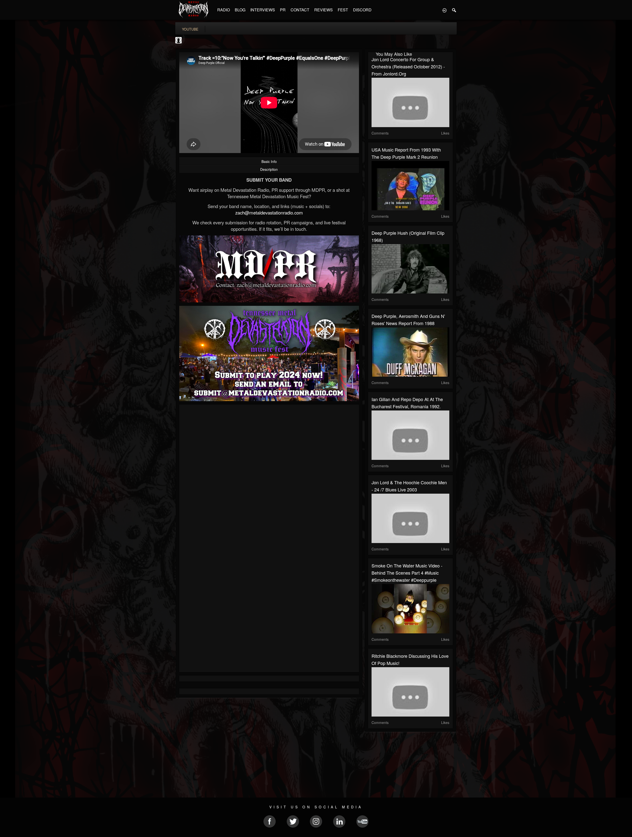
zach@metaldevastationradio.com (269, 212)
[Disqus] (269, 474)
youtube (190, 29)
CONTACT (300, 10)
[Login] (444, 10)
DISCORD (362, 10)
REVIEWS (323, 10)
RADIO (223, 10)
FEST (343, 10)
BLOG (240, 10)
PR (283, 10)
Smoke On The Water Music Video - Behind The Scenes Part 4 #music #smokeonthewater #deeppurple (407, 572)
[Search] (454, 10)
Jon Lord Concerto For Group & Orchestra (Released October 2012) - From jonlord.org (408, 66)
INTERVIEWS (262, 10)
